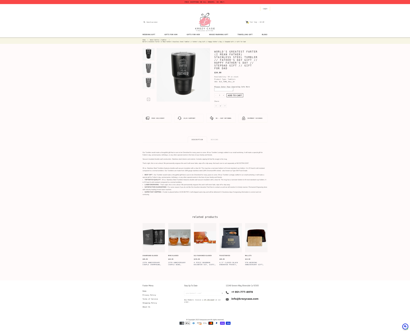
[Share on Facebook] (216, 106)
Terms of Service (150, 299)
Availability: (221, 77)
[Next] (207, 74)
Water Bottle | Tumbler (158, 40)
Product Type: (220, 79)
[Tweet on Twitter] (220, 106)
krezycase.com (205, 319)
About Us (146, 307)
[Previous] (159, 74)
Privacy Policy (149, 295)
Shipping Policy (150, 303)
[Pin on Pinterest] (225, 106)
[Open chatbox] (405, 327)
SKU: (216, 82)
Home (144, 40)
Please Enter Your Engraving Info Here (232, 87)
